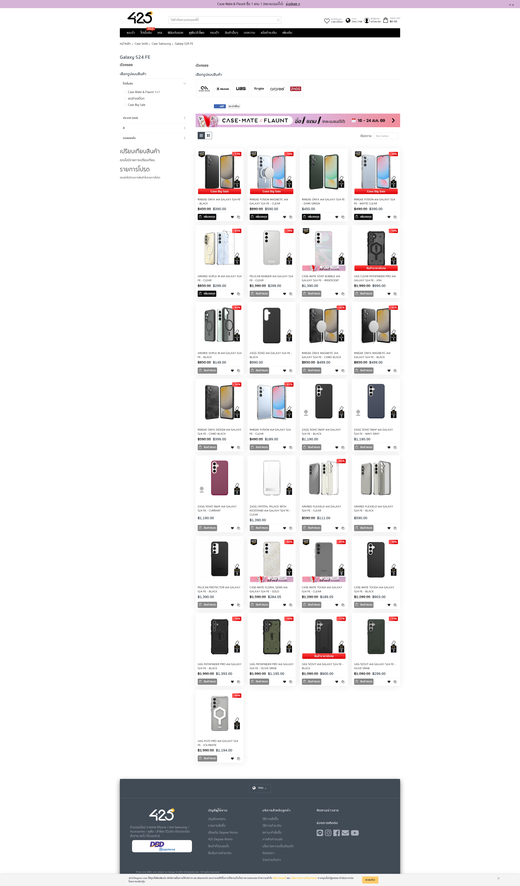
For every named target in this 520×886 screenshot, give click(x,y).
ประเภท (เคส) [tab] (130, 118)
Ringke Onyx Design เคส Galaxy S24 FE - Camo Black (219, 432)
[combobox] (225, 20)
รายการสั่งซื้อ (216, 825)
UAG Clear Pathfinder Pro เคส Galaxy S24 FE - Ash (375, 278)
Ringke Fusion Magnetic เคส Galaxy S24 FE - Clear (269, 201)
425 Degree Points (220, 839)
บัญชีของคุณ (217, 819)
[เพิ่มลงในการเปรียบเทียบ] (238, 217)
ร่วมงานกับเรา (271, 860)
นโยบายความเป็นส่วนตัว (278, 846)
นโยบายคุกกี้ (279, 878)
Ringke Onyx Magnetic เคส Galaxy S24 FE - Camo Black (321, 355)
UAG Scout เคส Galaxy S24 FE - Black (322, 666)
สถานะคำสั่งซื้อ (272, 832)
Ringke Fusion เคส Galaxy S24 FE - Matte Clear (374, 201)
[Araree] (278, 89)
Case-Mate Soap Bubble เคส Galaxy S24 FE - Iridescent (321, 278)
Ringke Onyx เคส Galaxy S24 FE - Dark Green (323, 201)
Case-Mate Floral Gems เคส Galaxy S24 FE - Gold (268, 589)
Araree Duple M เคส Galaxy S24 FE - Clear (220, 278)
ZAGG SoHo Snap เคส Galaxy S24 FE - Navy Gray (373, 432)
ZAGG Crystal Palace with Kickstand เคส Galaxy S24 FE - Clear (270, 510)
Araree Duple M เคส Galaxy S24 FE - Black (220, 355)
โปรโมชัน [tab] (128, 83)
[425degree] (140, 17)
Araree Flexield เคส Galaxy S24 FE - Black (373, 508)
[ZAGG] (297, 89)
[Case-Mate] (205, 89)
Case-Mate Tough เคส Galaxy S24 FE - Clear (322, 589)
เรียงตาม (366, 136)
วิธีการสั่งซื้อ (270, 819)
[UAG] (242, 89)
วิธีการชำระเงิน (272, 825)
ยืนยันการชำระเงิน (220, 853)
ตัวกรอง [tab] (202, 65)
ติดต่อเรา (268, 853)
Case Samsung (161, 43)
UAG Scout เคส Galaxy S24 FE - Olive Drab (375, 666)
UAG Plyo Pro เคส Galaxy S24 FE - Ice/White (218, 743)
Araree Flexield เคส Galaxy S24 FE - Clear (321, 508)
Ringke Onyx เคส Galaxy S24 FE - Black (219, 201)
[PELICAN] (223, 89)
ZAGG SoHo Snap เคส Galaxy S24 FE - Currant (217, 508)
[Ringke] (260, 89)
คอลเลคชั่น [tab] (129, 138)
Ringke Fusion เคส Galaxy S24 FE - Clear (270, 432)
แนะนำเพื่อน (234, 106)
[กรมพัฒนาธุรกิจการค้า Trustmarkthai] (161, 851)
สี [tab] (124, 128)
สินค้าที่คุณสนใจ (218, 846)
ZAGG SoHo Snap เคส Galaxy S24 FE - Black (321, 432)
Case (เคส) (141, 43)
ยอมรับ (370, 880)
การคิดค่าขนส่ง (272, 839)
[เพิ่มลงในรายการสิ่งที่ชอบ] (232, 217)
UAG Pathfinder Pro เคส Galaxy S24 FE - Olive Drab (272, 666)
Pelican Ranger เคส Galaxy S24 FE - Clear (271, 278)
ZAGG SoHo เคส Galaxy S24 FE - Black (271, 355)
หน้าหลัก (125, 43)
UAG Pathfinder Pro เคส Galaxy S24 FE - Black (220, 666)
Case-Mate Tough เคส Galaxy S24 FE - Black (374, 589)
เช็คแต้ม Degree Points (223, 832)
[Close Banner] (514, 4)
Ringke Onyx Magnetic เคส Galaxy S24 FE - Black (372, 355)
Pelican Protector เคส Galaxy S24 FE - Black (219, 589)
